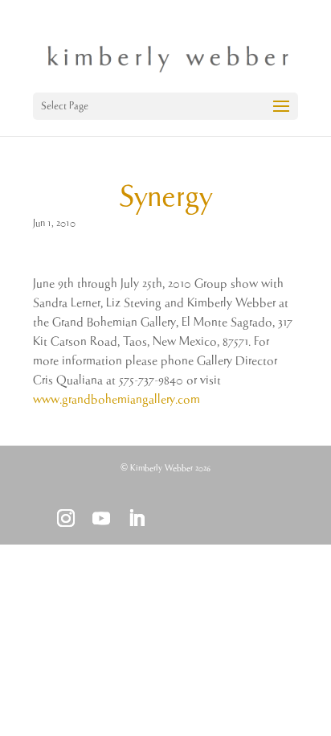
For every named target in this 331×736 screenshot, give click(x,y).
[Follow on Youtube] (101, 518)
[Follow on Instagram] (66, 518)
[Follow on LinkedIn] (136, 518)
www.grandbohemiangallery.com (116, 399)
